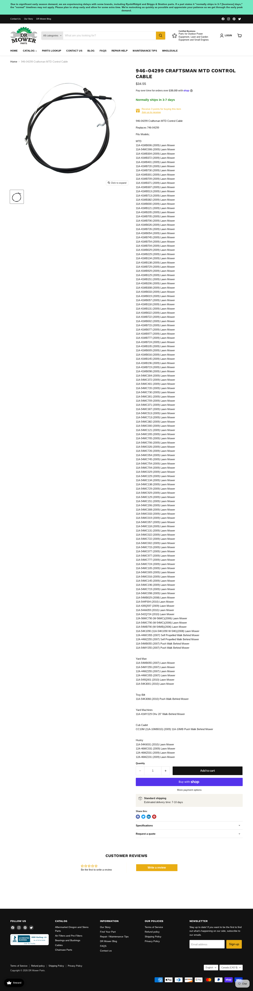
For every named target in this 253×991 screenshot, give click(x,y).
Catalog (29, 50)
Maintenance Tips (145, 50)
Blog (91, 50)
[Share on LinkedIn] (149, 817)
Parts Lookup (51, 50)
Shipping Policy (153, 936)
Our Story (28, 19)
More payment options (189, 789)
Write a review (157, 867)
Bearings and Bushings (67, 940)
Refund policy (152, 931)
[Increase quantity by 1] (165, 770)
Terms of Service (154, 927)
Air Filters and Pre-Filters (68, 935)
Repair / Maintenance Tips (114, 936)
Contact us (74, 50)
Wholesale (170, 50)
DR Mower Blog (43, 19)
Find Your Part (108, 931)
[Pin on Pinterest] (154, 817)
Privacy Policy (152, 941)
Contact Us (15, 19)
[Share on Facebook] (138, 817)
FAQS (103, 50)
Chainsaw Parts (63, 949)
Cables (59, 945)
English (209, 967)
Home (14, 50)
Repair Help (120, 50)
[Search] (160, 36)
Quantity (140, 763)
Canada (229, 967)
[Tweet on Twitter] (143, 817)
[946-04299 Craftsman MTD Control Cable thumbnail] (17, 197)
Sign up (234, 944)
